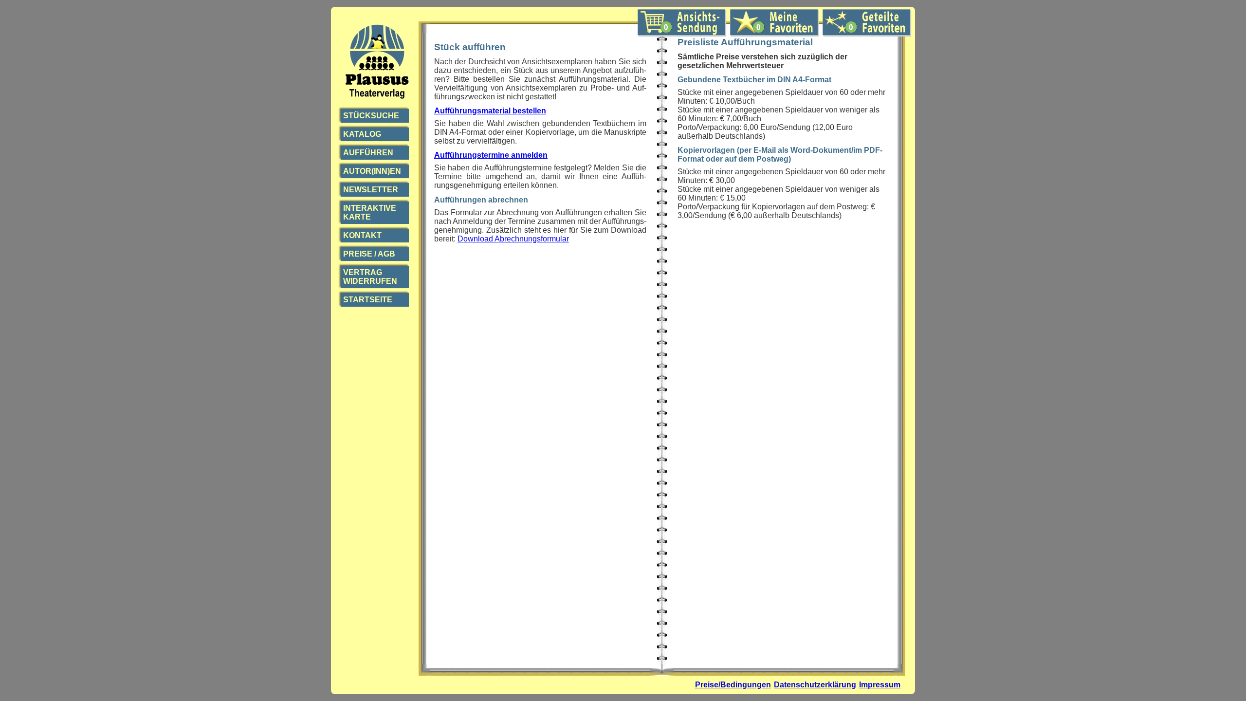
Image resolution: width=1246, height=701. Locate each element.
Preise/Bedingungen (733, 685)
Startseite (367, 299)
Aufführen (368, 152)
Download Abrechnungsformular (513, 239)
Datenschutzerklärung (815, 685)
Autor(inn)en (372, 171)
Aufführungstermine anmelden (491, 155)
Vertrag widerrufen (370, 276)
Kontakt (362, 235)
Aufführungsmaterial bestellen (490, 111)
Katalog (362, 134)
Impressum (879, 685)
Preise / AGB (369, 254)
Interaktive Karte (369, 212)
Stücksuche (371, 115)
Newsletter (370, 189)
